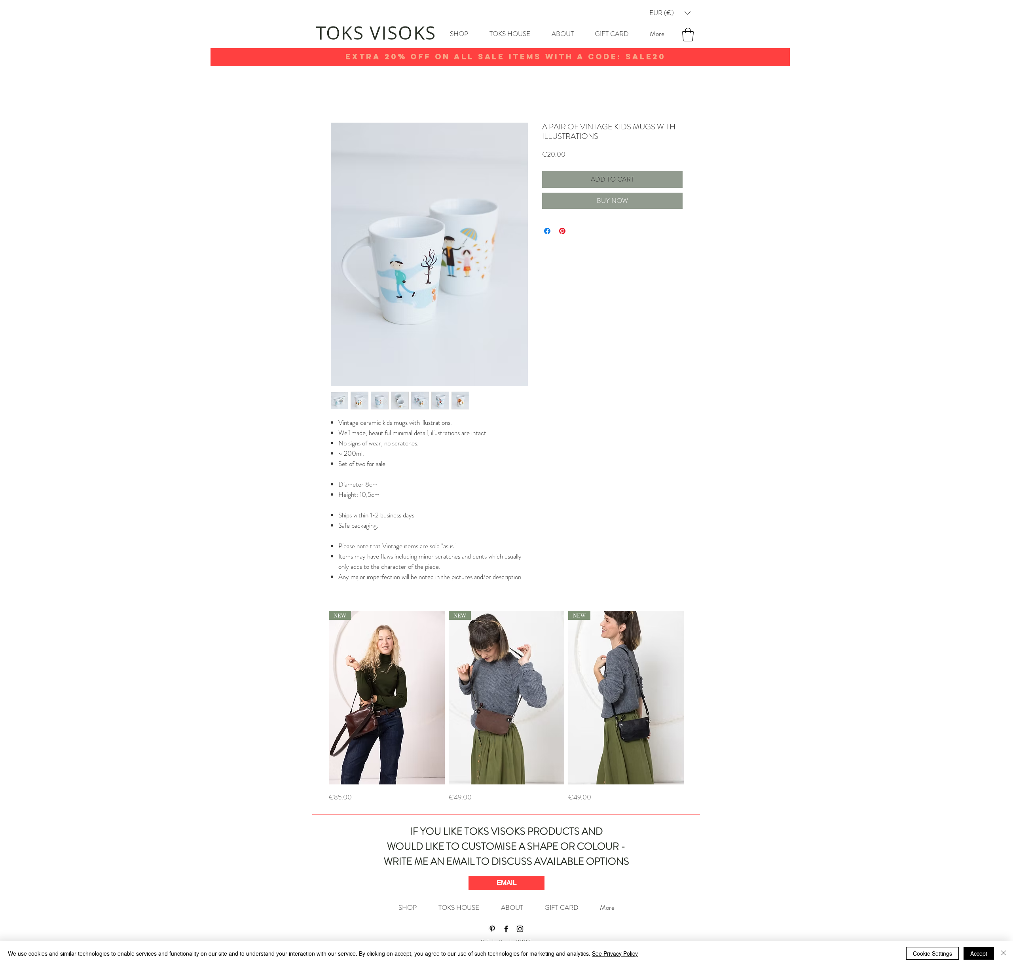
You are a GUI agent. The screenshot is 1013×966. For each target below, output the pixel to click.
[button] (670, 13)
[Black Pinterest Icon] (492, 928)
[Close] (1003, 953)
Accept (978, 953)
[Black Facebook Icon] (506, 928)
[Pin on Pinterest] (562, 231)
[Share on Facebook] (547, 231)
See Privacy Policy (615, 953)
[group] (506, 706)
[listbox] (670, 13)
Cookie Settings (932, 953)
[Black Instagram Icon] (520, 928)
